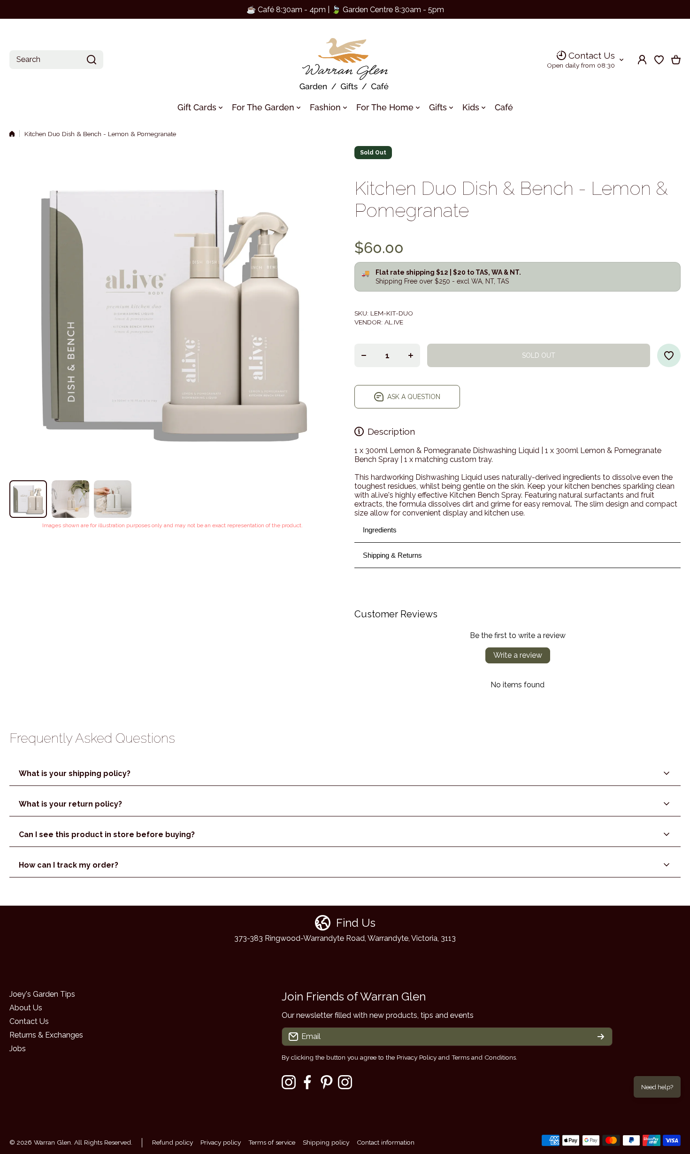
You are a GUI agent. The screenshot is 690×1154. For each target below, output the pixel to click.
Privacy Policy (417, 1057)
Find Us (356, 923)
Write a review (517, 655)
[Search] (91, 59)
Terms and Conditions (484, 1057)
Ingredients (380, 530)
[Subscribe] (601, 1036)
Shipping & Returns (392, 555)
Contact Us (591, 55)
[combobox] (56, 59)
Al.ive (393, 322)
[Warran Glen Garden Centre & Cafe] (345, 60)
